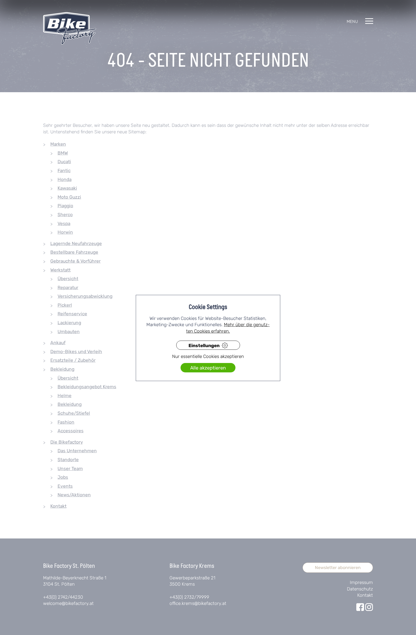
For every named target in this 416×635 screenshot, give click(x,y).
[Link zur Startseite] (69, 28)
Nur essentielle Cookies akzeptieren (208, 356)
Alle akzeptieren (208, 368)
